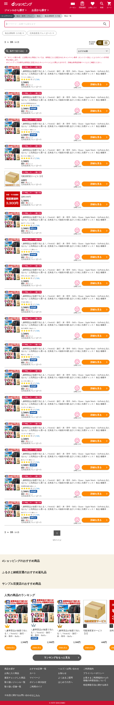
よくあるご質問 (65, 678)
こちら (37, 695)
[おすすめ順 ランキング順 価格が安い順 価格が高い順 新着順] (92, 51)
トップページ (6, 16)
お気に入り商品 (11, 673)
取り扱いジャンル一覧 (14, 682)
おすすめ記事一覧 (38, 669)
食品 (38, 16)
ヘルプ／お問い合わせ (68, 669)
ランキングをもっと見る (57, 657)
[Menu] (5, 3)
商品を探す (9, 669)
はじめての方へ (65, 682)
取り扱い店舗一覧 (12, 686)
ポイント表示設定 (38, 682)
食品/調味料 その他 (52, 16)
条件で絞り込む (17, 51)
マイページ (35, 678)
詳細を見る (96, 84)
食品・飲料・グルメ (24, 16)
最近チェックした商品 (14, 678)
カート (33, 673)
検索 (104, 23)
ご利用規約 (88, 669)
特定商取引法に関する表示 (95, 685)
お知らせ (62, 673)
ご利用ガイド (36, 686)
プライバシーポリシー (93, 673)
